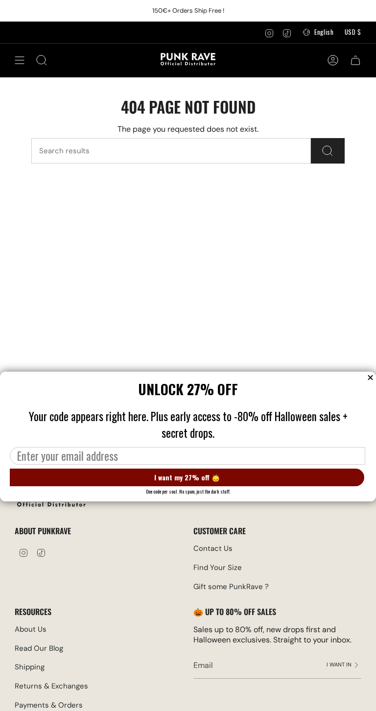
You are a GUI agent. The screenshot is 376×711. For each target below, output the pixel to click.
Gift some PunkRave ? (231, 587)
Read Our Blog (39, 648)
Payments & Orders (49, 705)
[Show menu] (19, 60)
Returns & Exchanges (51, 686)
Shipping (30, 667)
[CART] (355, 60)
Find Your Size (217, 567)
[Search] (328, 151)
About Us (31, 629)
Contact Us (213, 548)
